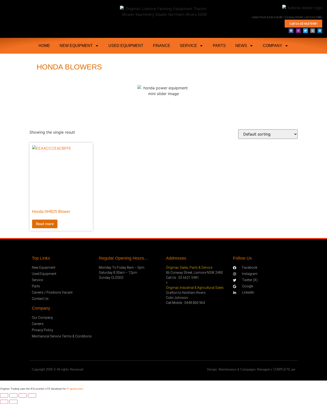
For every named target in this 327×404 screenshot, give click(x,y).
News (241, 46)
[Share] (23, 395)
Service (188, 46)
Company (272, 46)
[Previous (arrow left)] (4, 402)
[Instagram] (298, 30)
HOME (44, 46)
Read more (45, 224)
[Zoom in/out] (4, 395)
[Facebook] (291, 30)
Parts (219, 46)
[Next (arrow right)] (13, 402)
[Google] (312, 30)
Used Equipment (125, 46)
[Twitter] (305, 30)
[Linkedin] (319, 30)
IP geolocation (75, 388)
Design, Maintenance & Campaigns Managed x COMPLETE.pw (251, 369)
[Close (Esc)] (32, 395)
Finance (161, 46)
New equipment (76, 46)
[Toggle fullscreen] (13, 395)
